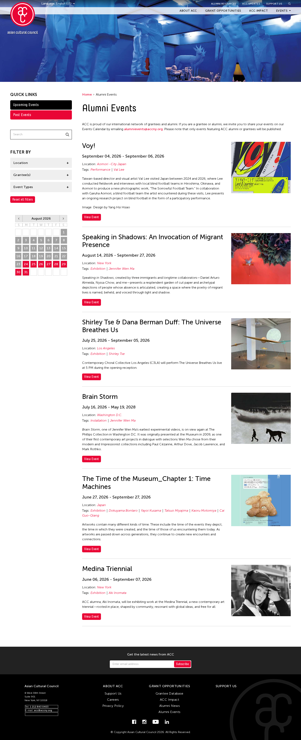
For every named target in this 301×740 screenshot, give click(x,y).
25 (33, 264)
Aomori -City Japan (111, 164)
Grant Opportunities (223, 10)
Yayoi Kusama (151, 510)
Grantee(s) (22, 175)
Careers (113, 700)
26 (41, 264)
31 (26, 272)
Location (20, 163)
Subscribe (182, 664)
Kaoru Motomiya (203, 510)
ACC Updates (251, 3)
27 (49, 264)
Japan (101, 505)
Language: (48, 3)
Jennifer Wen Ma (121, 269)
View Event (91, 217)
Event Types (23, 187)
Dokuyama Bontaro (123, 510)
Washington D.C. (109, 415)
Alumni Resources (223, 3)
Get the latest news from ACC (150, 654)
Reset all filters (22, 199)
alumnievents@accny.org (143, 129)
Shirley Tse (117, 354)
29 (64, 264)
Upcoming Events (26, 105)
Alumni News (169, 706)
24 (26, 264)
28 (56, 264)
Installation (99, 420)
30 (18, 272)
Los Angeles (106, 348)
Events (281, 10)
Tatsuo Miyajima (176, 510)
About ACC (188, 10)
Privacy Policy (113, 706)
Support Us (274, 3)
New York (104, 263)
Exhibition (98, 269)
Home (87, 94)
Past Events (22, 115)
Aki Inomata (117, 593)
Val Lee (119, 169)
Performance (100, 169)
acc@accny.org (43, 710)
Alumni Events (169, 712)
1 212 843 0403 (39, 706)
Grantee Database (169, 693)
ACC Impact (258, 10)
